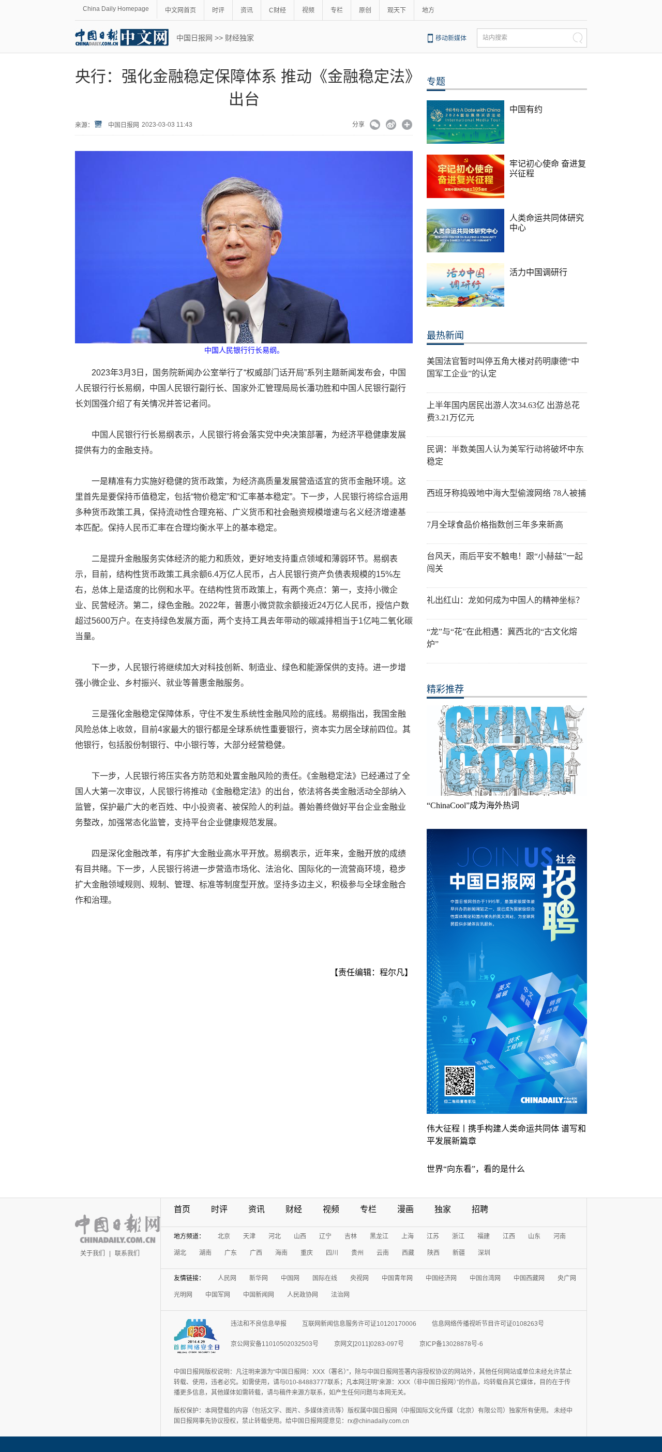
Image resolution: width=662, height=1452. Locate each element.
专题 (436, 82)
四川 (332, 1253)
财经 (293, 1209)
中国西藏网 (529, 1278)
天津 (249, 1236)
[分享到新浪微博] (391, 125)
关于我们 (92, 1253)
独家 (442, 1209)
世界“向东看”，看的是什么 (476, 1168)
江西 (509, 1236)
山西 (300, 1236)
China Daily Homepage (116, 8)
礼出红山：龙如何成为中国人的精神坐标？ (505, 600)
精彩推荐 (445, 689)
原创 (365, 10)
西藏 (408, 1253)
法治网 (340, 1294)
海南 (281, 1253)
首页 (182, 1209)
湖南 (205, 1253)
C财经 (277, 10)
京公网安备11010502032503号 (275, 1344)
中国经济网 (441, 1278)
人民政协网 (302, 1294)
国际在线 (324, 1278)
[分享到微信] (375, 125)
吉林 (350, 1236)
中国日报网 (194, 38)
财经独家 (239, 38)
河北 (274, 1236)
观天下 (396, 10)
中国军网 (217, 1294)
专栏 (336, 10)
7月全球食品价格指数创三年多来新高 (495, 524)
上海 (407, 1236)
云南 (383, 1253)
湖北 (180, 1253)
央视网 (359, 1278)
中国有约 (526, 109)
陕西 (433, 1253)
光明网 (183, 1294)
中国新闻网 (258, 1294)
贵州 (357, 1253)
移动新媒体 (451, 38)
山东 (534, 1236)
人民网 (227, 1278)
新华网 (258, 1278)
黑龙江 (379, 1236)
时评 (218, 10)
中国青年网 (397, 1278)
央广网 (567, 1278)
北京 (224, 1236)
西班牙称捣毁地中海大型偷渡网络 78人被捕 (506, 493)
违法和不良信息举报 (259, 1323)
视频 (308, 10)
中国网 (290, 1278)
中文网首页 (180, 10)
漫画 (405, 1209)
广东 (230, 1253)
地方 (428, 10)
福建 (483, 1236)
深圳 (484, 1253)
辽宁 (325, 1236)
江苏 (433, 1236)
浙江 (458, 1236)
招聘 (480, 1209)
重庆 (306, 1253)
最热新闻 (445, 335)
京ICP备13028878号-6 (451, 1344)
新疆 (459, 1253)
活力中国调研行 (538, 272)
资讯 (246, 10)
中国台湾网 (485, 1278)
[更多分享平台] (407, 125)
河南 (559, 1236)
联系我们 (127, 1253)
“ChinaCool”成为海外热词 (473, 805)
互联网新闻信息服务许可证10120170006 (359, 1323)
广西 (256, 1253)
